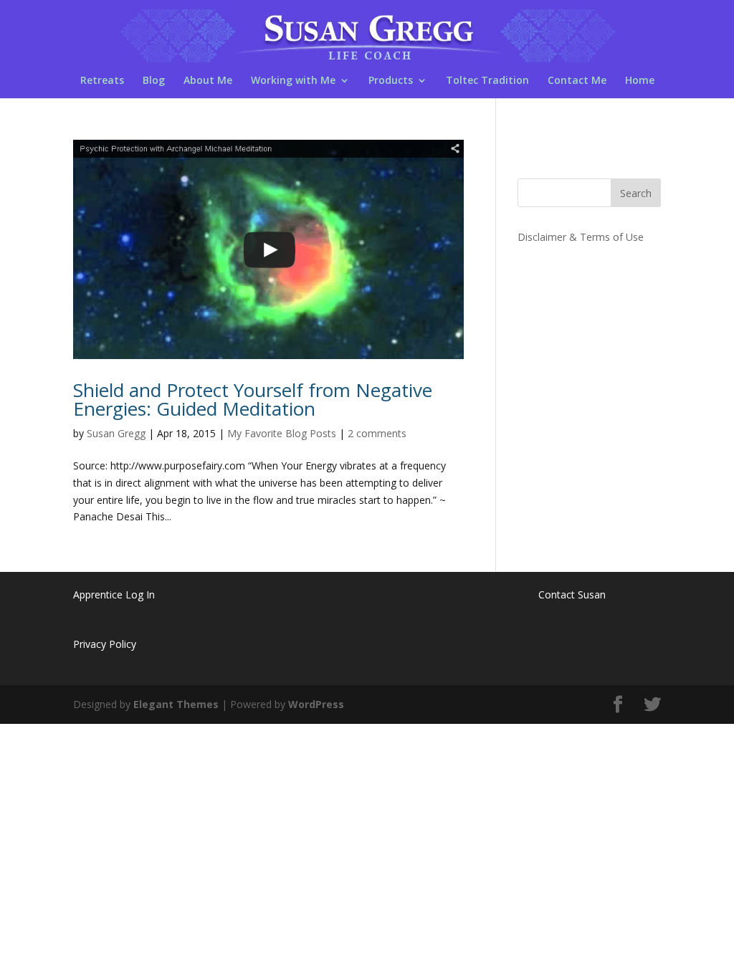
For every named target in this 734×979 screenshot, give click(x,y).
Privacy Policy (104, 644)
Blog (154, 81)
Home (639, 81)
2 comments (377, 433)
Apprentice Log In (114, 594)
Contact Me (577, 81)
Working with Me (293, 81)
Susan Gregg (116, 433)
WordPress (316, 704)
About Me (208, 81)
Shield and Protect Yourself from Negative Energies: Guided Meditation (252, 399)
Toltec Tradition (487, 81)
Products (390, 81)
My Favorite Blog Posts (281, 433)
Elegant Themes (176, 704)
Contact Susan (572, 594)
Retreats (102, 81)
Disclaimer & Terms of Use (581, 237)
